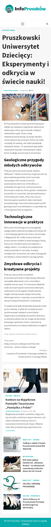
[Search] (47, 23)
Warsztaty (27, 440)
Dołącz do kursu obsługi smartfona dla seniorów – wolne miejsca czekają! (21, 343)
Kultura (8, 396)
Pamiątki (16, 396)
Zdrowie (36, 440)
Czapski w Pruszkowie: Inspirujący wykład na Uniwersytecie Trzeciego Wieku (26, 353)
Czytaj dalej (10, 430)
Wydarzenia (35, 496)
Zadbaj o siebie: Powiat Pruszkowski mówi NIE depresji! (12, 444)
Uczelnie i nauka (8, 30)
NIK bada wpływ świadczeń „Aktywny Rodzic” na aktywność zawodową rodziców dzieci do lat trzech (12, 464)
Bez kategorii (28, 456)
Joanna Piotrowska (10, 90)
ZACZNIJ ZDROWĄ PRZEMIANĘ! (12, 483)
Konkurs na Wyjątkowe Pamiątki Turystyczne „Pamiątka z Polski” (25, 380)
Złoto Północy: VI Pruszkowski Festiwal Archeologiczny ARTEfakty (12, 502)
